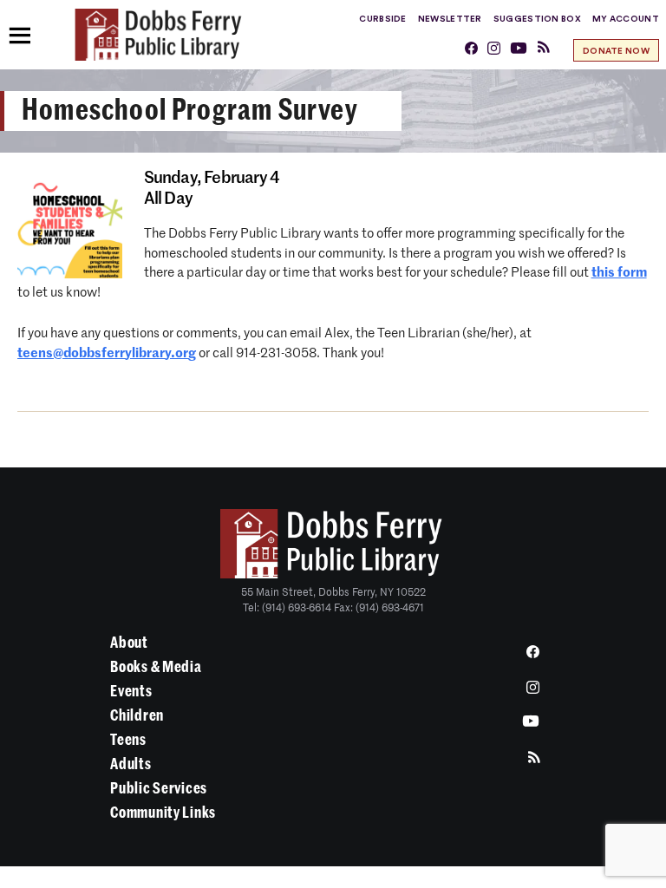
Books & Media (155, 667)
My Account (625, 19)
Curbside (382, 19)
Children (137, 715)
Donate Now (616, 51)
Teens (128, 740)
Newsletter (450, 19)
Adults (130, 764)
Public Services (158, 788)
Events (131, 691)
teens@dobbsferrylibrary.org (106, 353)
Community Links (163, 812)
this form (619, 272)
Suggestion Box (537, 19)
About (129, 642)
